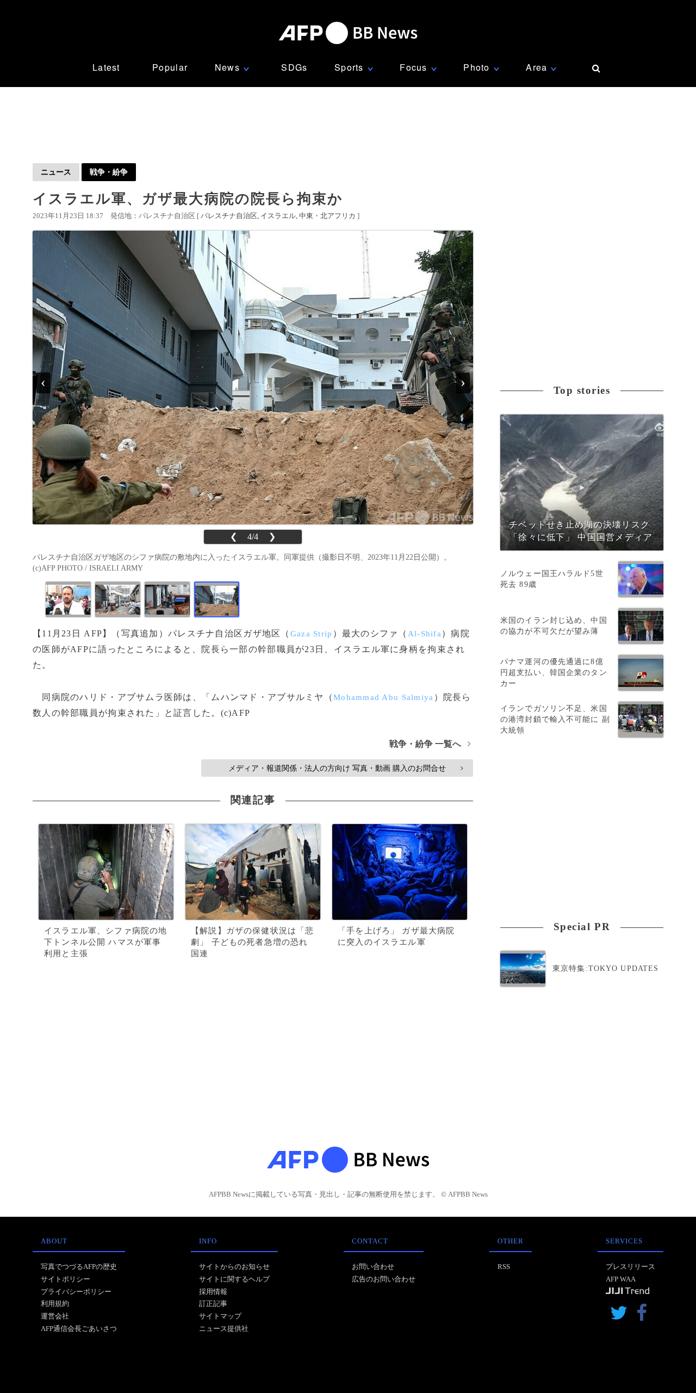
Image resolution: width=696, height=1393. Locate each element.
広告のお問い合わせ (383, 1279)
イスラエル (278, 216)
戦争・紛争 (109, 172)
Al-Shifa (425, 633)
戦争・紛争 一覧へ (429, 743)
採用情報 (213, 1291)
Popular (170, 67)
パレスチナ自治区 (229, 216)
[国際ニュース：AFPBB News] (348, 33)
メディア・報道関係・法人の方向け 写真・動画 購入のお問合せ (345, 768)
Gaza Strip (311, 633)
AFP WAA (621, 1279)
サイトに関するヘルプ (234, 1279)
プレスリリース (630, 1266)
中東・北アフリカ (327, 216)
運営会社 (55, 1316)
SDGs (294, 67)
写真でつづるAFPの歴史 (79, 1266)
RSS (504, 1266)
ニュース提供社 (223, 1328)
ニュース (56, 172)
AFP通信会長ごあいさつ (79, 1328)
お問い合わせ (373, 1266)
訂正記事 (213, 1303)
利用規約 (55, 1303)
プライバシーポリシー (76, 1291)
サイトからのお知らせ (234, 1266)
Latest (106, 67)
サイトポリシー (65, 1279)
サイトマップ (220, 1316)
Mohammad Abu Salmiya (383, 697)
